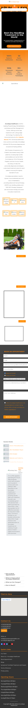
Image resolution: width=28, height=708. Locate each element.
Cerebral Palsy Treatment (16, 462)
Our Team (4, 653)
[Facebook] (2, 644)
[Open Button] (14, 6)
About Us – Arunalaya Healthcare (10, 656)
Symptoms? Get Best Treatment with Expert (13, 665)
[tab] (14, 446)
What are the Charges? (13, 582)
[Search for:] (9, 9)
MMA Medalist (13, 454)
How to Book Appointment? (10, 574)
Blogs (2, 662)
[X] (9, 644)
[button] (21, 256)
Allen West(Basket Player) (16, 450)
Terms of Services (6, 668)
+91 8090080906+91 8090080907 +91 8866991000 (6, 626)
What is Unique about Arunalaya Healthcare (13, 578)
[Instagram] (4, 644)
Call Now (4, 630)
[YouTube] (12, 644)
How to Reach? (10, 585)
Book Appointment (6, 659)
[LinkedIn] (7, 644)
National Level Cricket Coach (17, 458)
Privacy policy (5, 671)
